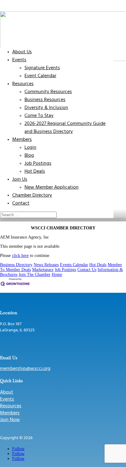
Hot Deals (34, 171)
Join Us (19, 179)
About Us (22, 52)
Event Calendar (40, 76)
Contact (20, 203)
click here (20, 255)
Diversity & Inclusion (46, 108)
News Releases (46, 264)
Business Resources (44, 100)
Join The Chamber (34, 274)
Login (30, 148)
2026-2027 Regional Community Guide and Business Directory (65, 128)
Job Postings (37, 164)
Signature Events (42, 68)
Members (22, 140)
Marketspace (43, 269)
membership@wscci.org (25, 369)
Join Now (10, 420)
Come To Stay (39, 116)
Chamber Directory (32, 195)
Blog (29, 156)
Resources (23, 84)
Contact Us (86, 269)
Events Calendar (74, 264)
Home (57, 274)
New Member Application (51, 187)
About (6, 392)
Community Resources (48, 92)
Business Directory (16, 264)
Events (19, 60)
